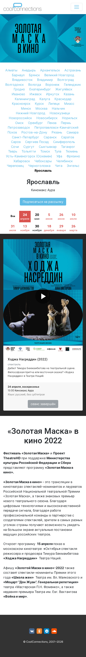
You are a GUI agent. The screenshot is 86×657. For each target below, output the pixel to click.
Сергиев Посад (37, 142)
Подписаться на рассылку (43, 202)
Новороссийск (20, 118)
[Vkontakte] (32, 631)
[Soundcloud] (54, 631)
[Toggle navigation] (76, 7)
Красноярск (21, 103)
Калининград (25, 99)
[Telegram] (47, 631)
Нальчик (58, 108)
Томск (45, 151)
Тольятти (29, 151)
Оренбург (35, 123)
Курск (39, 103)
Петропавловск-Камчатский (56, 127)
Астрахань (72, 70)
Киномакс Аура (43, 190)
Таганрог (68, 147)
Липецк (54, 103)
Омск (19, 123)
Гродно (19, 89)
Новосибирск (47, 118)
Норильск (69, 118)
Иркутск (52, 94)
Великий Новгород (59, 75)
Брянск (34, 75)
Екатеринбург (40, 89)
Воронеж (52, 84)
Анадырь (29, 70)
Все (13, 216)
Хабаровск (21, 161)
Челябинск (64, 161)
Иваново (18, 94)
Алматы (11, 70)
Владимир (45, 80)
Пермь (66, 123)
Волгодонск (14, 84)
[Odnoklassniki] (39, 631)
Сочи (15, 147)
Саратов (67, 137)
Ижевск (36, 94)
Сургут (28, 147)
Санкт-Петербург (25, 137)
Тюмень (72, 151)
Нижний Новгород (30, 113)
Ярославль (43, 170)
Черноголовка (39, 166)
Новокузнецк (60, 113)
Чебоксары (43, 161)
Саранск (50, 137)
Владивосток (22, 80)
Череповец (15, 166)
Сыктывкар (48, 147)
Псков (12, 132)
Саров (16, 142)
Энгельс (73, 166)
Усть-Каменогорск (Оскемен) (29, 156)
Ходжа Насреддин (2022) (27, 359)
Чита (58, 166)
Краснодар (62, 99)
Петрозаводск (19, 127)
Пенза (51, 123)
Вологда (34, 84)
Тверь (12, 151)
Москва (41, 108)
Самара (73, 132)
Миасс (69, 103)
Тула (57, 151)
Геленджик (72, 84)
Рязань (57, 132)
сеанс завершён (43, 404)
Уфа (59, 156)
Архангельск (50, 70)
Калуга (44, 99)
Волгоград (65, 80)
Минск (26, 108)
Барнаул (18, 75)
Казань (69, 94)
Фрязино (73, 156)
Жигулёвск (63, 89)
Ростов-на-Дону (34, 132)
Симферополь (64, 142)
